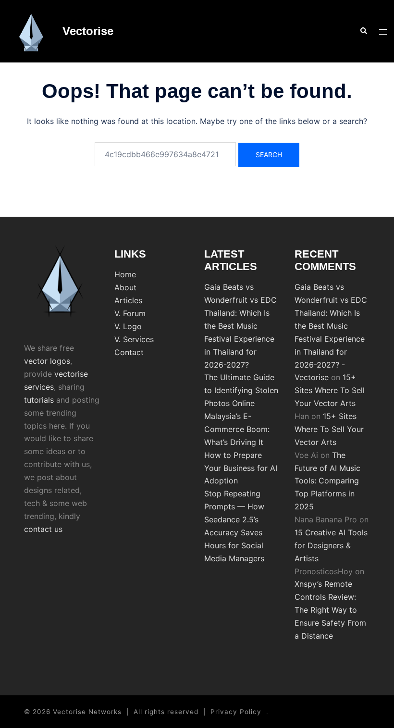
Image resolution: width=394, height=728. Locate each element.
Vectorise (87, 31)
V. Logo (128, 326)
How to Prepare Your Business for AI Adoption (240, 468)
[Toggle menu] (383, 31)
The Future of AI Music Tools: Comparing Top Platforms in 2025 (327, 481)
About (125, 287)
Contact (129, 352)
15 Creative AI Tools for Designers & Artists (331, 545)
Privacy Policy (235, 712)
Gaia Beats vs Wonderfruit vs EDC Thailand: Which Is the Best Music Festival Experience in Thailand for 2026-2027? (240, 325)
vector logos (47, 361)
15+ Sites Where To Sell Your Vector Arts (330, 390)
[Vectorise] (31, 31)
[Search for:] (165, 154)
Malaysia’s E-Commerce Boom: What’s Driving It (237, 429)
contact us (43, 529)
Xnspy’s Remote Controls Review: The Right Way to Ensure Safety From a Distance (330, 610)
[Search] (363, 31)
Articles (128, 300)
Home (125, 274)
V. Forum (130, 313)
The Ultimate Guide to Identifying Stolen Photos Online (241, 390)
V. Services (134, 339)
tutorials (39, 400)
